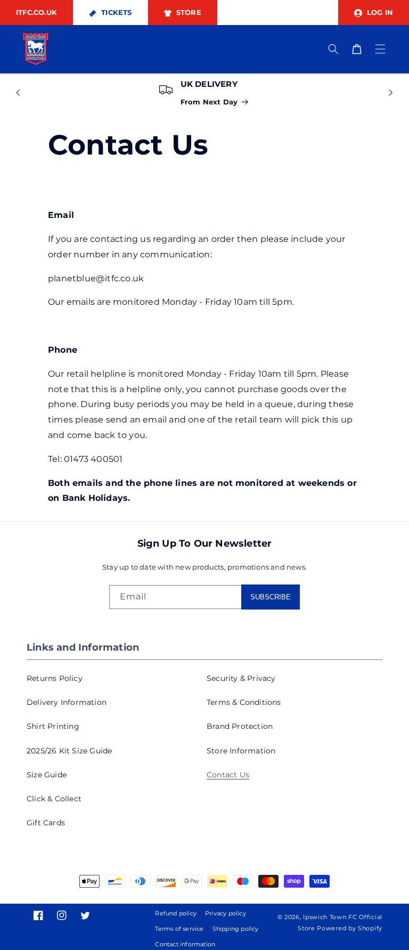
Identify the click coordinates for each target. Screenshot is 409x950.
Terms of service (179, 928)
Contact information (185, 944)
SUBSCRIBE (270, 597)
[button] (380, 49)
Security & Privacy (241, 678)
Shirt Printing (53, 726)
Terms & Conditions (244, 702)
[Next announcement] (391, 92)
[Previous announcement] (18, 92)
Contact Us (228, 775)
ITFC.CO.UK (36, 12)
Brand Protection (240, 726)
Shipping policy (235, 928)
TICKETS (115, 12)
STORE (187, 12)
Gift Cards (46, 822)
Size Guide (47, 775)
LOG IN (379, 12)
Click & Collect (54, 798)
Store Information (241, 751)
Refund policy (176, 913)
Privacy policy (225, 913)
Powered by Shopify (349, 928)
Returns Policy (55, 678)
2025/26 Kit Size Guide (69, 751)
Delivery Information (67, 702)
